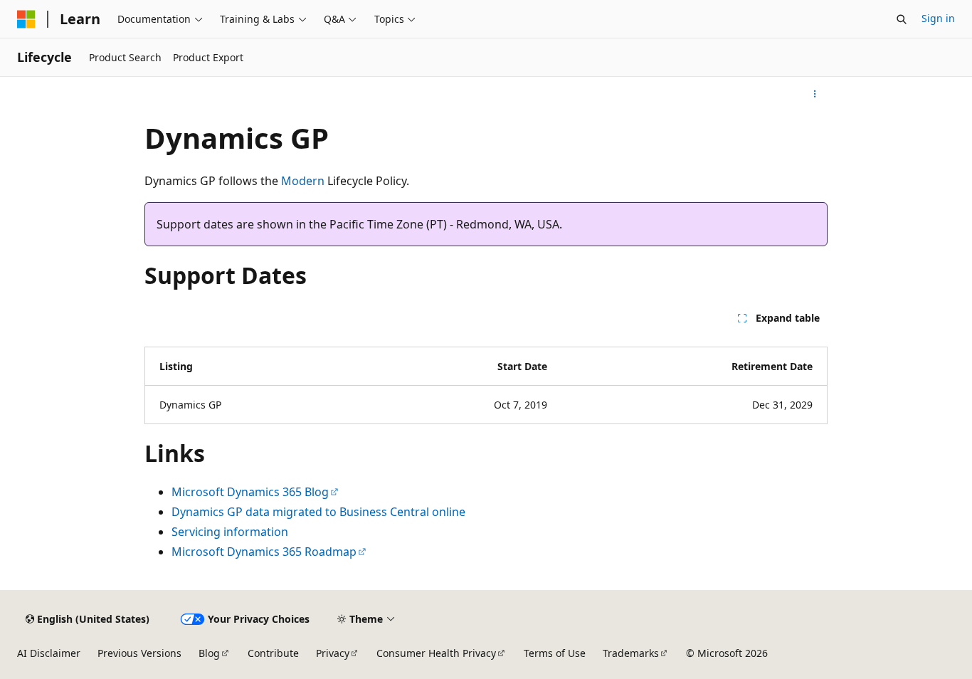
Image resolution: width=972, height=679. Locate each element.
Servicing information (229, 531)
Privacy (332, 653)
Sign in (938, 18)
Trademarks (631, 653)
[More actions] (815, 94)
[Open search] (901, 19)
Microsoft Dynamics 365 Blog (250, 492)
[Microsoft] (26, 19)
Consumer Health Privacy (436, 653)
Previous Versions (139, 653)
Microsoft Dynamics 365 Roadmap (263, 551)
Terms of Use (555, 653)
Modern (302, 181)
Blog (209, 653)
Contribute (273, 653)
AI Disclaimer (48, 653)
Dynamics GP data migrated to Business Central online (318, 512)
